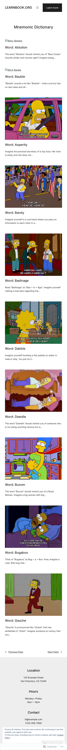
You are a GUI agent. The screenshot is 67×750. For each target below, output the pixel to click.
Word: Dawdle (15, 416)
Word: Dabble (15, 348)
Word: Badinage (17, 280)
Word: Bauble (15, 76)
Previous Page (14, 652)
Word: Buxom (15, 484)
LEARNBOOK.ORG (18, 7)
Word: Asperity (16, 144)
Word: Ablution (16, 47)
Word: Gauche (15, 620)
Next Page (55, 652)
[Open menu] (37, 7)
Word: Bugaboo (16, 552)
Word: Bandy (14, 212)
